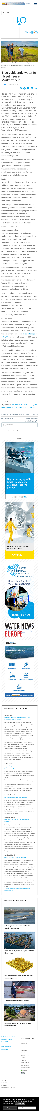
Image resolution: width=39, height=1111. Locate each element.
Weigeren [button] (10, 1108)
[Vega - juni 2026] (19, 530)
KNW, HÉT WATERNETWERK (7, 1036)
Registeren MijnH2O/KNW (8, 1088)
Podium (23, 1053)
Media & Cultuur (25, 1055)
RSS (27, 414)
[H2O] (19, 21)
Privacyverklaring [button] (8, 1103)
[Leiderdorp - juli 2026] (19, 669)
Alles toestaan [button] (26, 1108)
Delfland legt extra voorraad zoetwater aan (15, 797)
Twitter (3, 1080)
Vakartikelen (24, 1050)
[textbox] (19, 424)
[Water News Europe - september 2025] (19, 629)
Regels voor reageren (17, 414)
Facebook (4, 1083)
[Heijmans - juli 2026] (19, 4)
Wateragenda (24, 1065)
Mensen (23, 1058)
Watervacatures (25, 1068)
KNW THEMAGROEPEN (6, 1046)
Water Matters (25, 1063)
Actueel (23, 1048)
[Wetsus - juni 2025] (19, 590)
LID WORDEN (4, 1050)
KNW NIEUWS (4, 1044)
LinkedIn (3, 1078)
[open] (3, 13)
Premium (23, 1060)
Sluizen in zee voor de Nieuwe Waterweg (15, 857)
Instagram (4, 1085)
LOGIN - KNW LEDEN (6, 1052)
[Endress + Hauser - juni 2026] (19, 470)
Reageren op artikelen (27, 1041)
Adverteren (24, 1043)
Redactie (23, 1036)
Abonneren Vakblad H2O (27, 1038)
